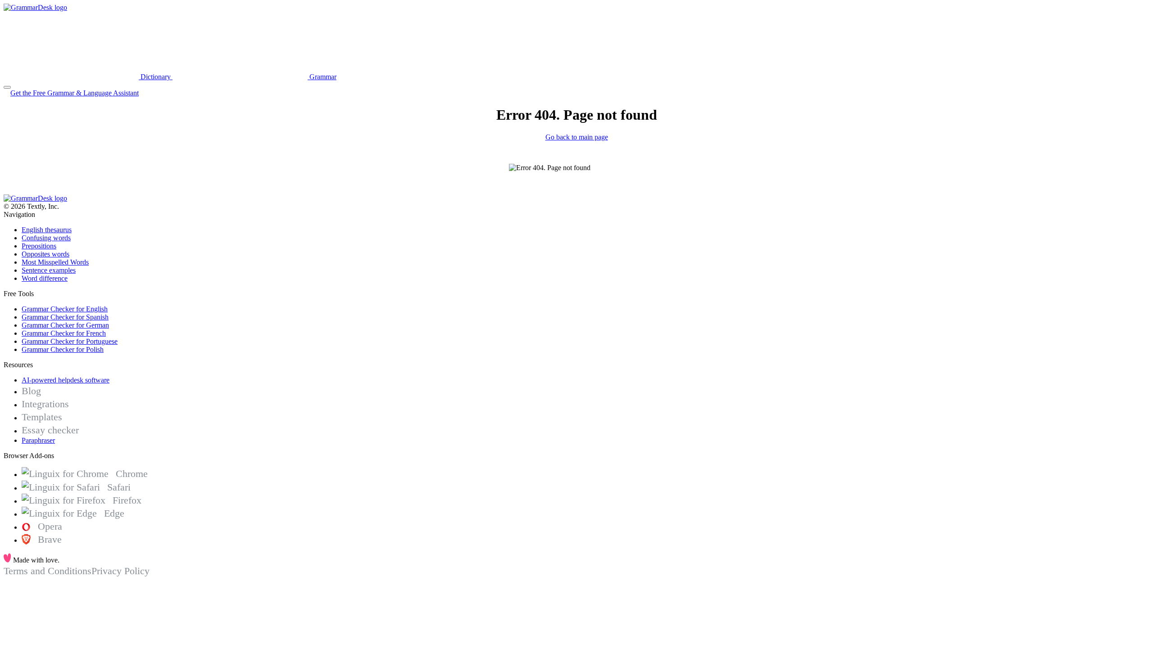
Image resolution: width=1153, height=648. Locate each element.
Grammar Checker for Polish (63, 349)
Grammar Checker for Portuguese (70, 341)
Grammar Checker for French (64, 333)
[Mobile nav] (7, 87)
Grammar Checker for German (65, 325)
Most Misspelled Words (55, 262)
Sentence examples (49, 270)
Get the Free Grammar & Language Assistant (74, 93)
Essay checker (50, 430)
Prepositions (39, 246)
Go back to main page (576, 137)
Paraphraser (38, 440)
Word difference (45, 278)
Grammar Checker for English (65, 309)
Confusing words (46, 238)
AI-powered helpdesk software (65, 380)
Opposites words (45, 254)
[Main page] (35, 7)
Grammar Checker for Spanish (65, 317)
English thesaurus (47, 230)
